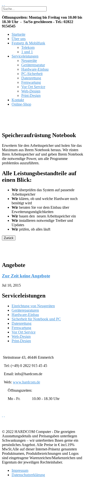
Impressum (20, 470)
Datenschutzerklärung (28, 475)
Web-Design (30, 91)
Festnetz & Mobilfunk (28, 43)
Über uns (19, 39)
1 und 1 (27, 52)
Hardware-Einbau (35, 69)
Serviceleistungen (25, 56)
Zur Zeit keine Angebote (26, 275)
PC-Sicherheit (32, 74)
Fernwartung (31, 82)
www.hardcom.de (26, 382)
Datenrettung (31, 78)
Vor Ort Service (33, 87)
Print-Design (31, 95)
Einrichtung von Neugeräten (33, 306)
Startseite (18, 34)
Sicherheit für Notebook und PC (36, 319)
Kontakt (18, 100)
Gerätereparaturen (25, 310)
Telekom (28, 47)
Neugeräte (29, 60)
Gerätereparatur (33, 65)
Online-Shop (21, 104)
